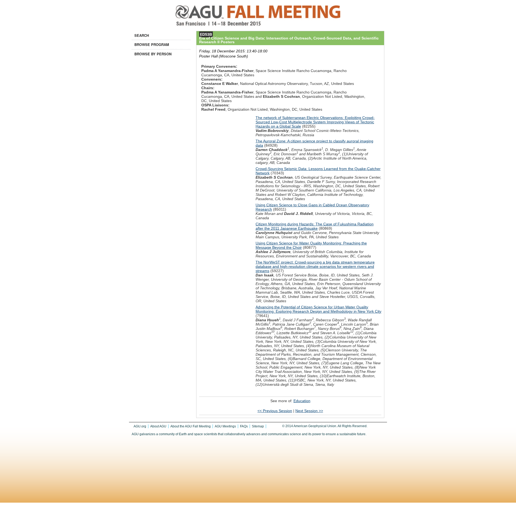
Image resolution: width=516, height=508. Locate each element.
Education (301, 401)
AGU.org (140, 426)
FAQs (244, 426)
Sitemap (258, 426)
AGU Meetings (225, 426)
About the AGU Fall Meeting (190, 426)
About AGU (158, 426)
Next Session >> (309, 411)
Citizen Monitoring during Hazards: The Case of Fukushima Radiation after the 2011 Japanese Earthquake (315, 226)
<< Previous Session (274, 411)
